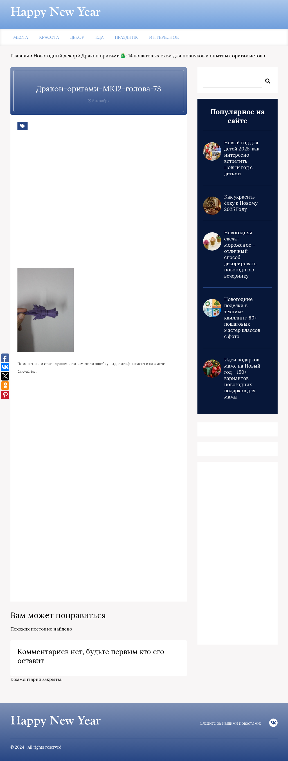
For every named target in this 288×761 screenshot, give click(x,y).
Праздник (126, 37)
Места (20, 37)
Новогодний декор (55, 56)
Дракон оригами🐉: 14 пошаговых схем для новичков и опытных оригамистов (171, 56)
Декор (77, 37)
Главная (19, 56)
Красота (49, 37)
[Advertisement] (99, 203)
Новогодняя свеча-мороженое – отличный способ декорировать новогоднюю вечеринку (240, 254)
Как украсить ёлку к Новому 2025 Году (241, 203)
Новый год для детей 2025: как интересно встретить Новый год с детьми (241, 158)
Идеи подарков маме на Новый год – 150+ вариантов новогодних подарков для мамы (242, 378)
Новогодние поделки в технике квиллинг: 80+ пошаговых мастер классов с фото (242, 317)
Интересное (164, 37)
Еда (99, 37)
